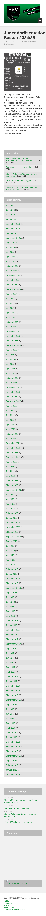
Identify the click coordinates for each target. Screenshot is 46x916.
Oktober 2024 (12, 285)
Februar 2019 (12, 569)
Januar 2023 (11, 383)
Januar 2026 (11, 219)
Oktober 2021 (12, 453)
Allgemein (10, 44)
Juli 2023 (10, 355)
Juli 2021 (10, 467)
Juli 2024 (10, 299)
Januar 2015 (11, 770)
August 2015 (11, 761)
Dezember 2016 (13, 686)
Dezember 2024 (13, 275)
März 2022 (10, 429)
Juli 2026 (10, 205)
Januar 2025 (11, 271)
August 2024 (11, 294)
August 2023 (11, 350)
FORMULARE (9, 903)
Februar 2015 (12, 765)
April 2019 (10, 560)
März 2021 (10, 476)
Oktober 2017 (12, 639)
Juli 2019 (10, 546)
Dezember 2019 (13, 523)
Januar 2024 (11, 327)
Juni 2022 (10, 415)
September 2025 (13, 238)
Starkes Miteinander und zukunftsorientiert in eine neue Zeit (21, 160)
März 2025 (10, 261)
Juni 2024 (10, 303)
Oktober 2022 (12, 397)
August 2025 (11, 243)
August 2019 (11, 541)
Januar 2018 (11, 625)
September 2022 (13, 401)
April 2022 (10, 425)
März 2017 (10, 672)
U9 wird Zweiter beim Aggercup (20, 181)
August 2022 (11, 406)
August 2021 (11, 462)
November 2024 (13, 280)
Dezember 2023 (13, 331)
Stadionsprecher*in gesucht (18, 167)
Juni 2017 (10, 658)
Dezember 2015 (13, 742)
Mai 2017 (10, 663)
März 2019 (10, 565)
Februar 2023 (12, 378)
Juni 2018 (10, 602)
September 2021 (13, 457)
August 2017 (11, 649)
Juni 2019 (10, 551)
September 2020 (13, 490)
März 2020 (10, 509)
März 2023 (10, 373)
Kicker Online (20, 883)
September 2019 (13, 537)
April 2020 (10, 504)
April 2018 (10, 611)
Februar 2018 (12, 621)
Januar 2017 (11, 681)
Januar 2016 (11, 737)
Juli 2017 (10, 653)
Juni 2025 (10, 247)
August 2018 (11, 593)
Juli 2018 (10, 597)
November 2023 (13, 336)
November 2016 (13, 691)
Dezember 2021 (13, 443)
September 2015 (13, 756)
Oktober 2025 (12, 233)
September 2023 (13, 345)
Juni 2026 (10, 210)
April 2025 (10, 257)
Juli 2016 (10, 709)
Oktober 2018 (12, 583)
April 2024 (10, 313)
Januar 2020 (11, 518)
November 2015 (13, 747)
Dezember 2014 (13, 775)
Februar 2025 (12, 266)
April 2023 (10, 369)
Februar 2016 (12, 733)
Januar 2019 (11, 574)
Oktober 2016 (12, 695)
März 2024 (10, 317)
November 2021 (13, 448)
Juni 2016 (10, 714)
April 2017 (10, 667)
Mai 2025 (10, 252)
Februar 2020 (12, 513)
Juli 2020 (10, 495)
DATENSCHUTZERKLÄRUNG (15, 910)
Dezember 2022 (13, 387)
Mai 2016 (10, 719)
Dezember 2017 (13, 630)
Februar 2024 (12, 322)
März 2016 (10, 728)
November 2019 (13, 527)
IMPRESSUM (9, 907)
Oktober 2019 (12, 532)
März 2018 (10, 616)
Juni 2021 (10, 471)
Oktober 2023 (12, 341)
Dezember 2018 (13, 579)
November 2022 (13, 392)
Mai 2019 (10, 555)
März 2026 (10, 215)
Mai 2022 (10, 420)
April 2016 (10, 723)
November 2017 (13, 635)
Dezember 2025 (13, 224)
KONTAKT (8, 905)
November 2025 (13, 229)
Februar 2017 (12, 677)
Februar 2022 (12, 434)
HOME (6, 901)
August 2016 (11, 705)
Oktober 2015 (12, 751)
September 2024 (13, 289)
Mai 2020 (10, 499)
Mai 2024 (10, 308)
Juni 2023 (10, 359)
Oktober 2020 (12, 485)
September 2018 (13, 588)
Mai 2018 (10, 607)
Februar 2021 (12, 481)
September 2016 (13, 700)
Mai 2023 (10, 364)
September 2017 (13, 644)
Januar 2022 (11, 439)
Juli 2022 (10, 411)
